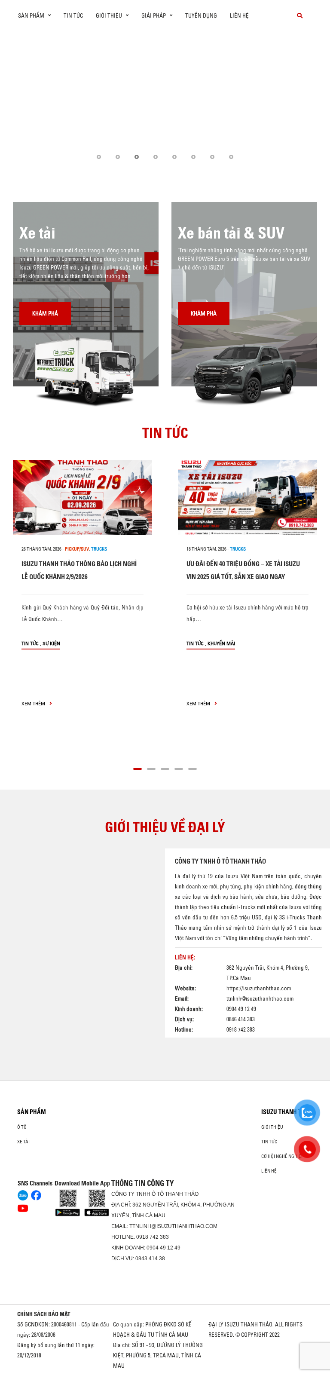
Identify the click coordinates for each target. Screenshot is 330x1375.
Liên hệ (239, 15)
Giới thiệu (272, 1127)
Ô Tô (22, 1127)
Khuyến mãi (221, 643)
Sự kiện (51, 643)
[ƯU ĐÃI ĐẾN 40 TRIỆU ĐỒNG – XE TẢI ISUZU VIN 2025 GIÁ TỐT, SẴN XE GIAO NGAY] (247, 497)
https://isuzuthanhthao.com (258, 988)
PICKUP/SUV (77, 549)
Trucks (99, 549)
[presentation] (24, 102)
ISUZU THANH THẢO (287, 1112)
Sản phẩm (31, 1112)
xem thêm (33, 703)
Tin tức (73, 15)
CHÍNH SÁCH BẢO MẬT (43, 1314)
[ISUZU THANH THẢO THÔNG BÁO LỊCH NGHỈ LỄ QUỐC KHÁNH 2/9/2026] (82, 497)
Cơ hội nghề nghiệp (282, 1156)
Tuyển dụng (201, 15)
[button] (98, 156)
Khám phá (45, 313)
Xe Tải (23, 1142)
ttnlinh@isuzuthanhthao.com (259, 998)
